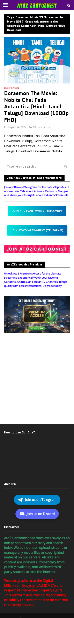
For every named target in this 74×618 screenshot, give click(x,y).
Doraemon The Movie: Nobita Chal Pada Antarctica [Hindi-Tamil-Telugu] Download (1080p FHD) (36, 106)
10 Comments (41, 127)
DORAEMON (11, 88)
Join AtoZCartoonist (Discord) (37, 210)
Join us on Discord (41, 513)
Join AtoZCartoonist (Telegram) (37, 230)
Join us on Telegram (40, 499)
